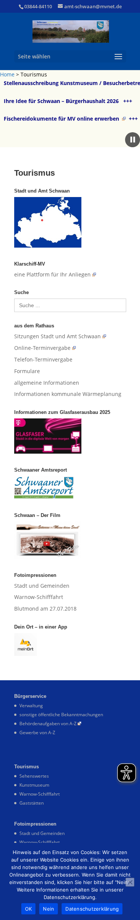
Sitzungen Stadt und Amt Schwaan (57, 336)
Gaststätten (31, 803)
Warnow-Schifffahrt (38, 596)
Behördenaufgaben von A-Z (48, 723)
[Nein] (129, 882)
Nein (48, 909)
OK (28, 909)
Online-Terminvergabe (42, 347)
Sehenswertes (34, 776)
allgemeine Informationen (46, 382)
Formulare (27, 371)
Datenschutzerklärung (92, 909)
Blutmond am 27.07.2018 (45, 608)
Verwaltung (31, 705)
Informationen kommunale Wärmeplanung (67, 393)
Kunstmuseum (34, 785)
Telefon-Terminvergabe (43, 359)
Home (7, 74)
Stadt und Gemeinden (41, 585)
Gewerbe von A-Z (37, 732)
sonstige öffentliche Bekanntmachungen (61, 714)
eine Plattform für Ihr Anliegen (52, 274)
